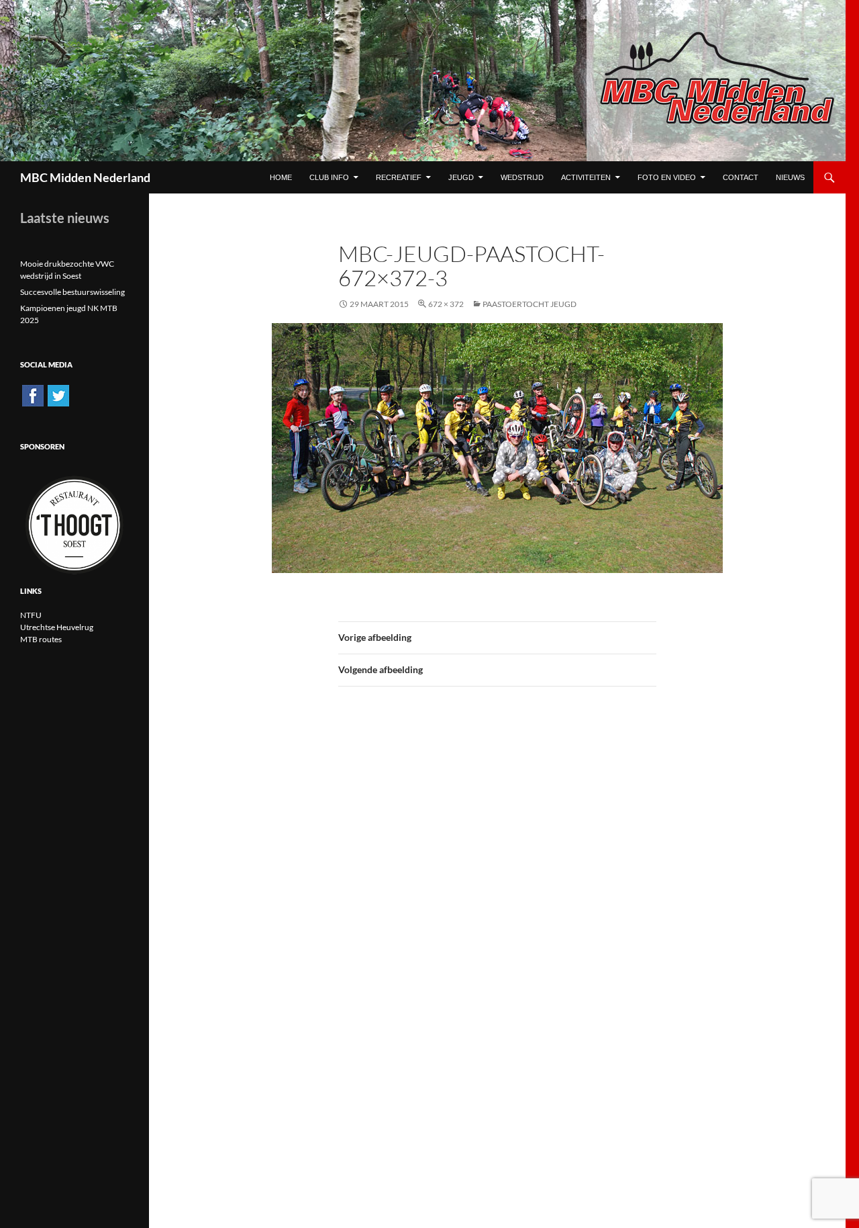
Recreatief (398, 177)
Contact (740, 177)
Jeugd (461, 177)
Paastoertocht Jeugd (529, 304)
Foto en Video (667, 177)
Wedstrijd (522, 177)
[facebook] (33, 395)
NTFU (31, 615)
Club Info (329, 177)
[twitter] (58, 395)
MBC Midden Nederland (85, 177)
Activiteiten (586, 177)
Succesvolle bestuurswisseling (72, 292)
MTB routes (41, 639)
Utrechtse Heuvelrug (56, 627)
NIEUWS (790, 177)
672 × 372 (446, 304)
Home (281, 177)
